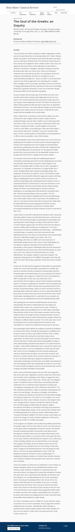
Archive (13, 13)
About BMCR (42, 13)
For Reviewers (23, 13)
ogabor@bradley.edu (48, 41)
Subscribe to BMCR (14, 528)
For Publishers (32, 13)
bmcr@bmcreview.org (44, 528)
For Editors (49, 13)
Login (66, 526)
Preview (16, 50)
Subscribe (63, 13)
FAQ (56, 13)
